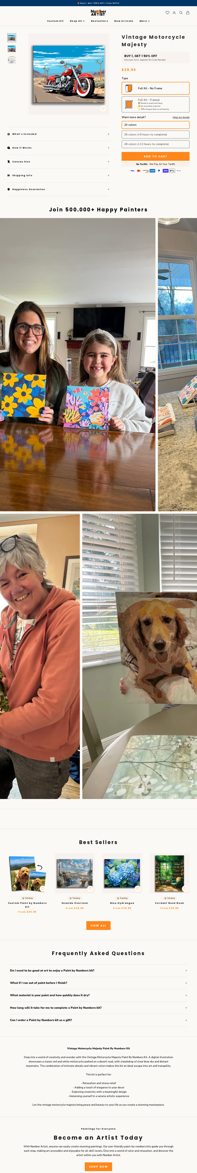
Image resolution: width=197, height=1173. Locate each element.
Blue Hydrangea (122, 903)
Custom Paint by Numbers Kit (27, 905)
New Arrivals (123, 21)
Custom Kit (55, 21)
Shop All (76, 21)
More (143, 21)
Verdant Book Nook (169, 903)
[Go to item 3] (11, 60)
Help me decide (181, 117)
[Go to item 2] (11, 48)
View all (98, 925)
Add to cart (155, 156)
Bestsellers (99, 21)
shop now (98, 1167)
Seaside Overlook (75, 903)
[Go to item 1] (11, 37)
